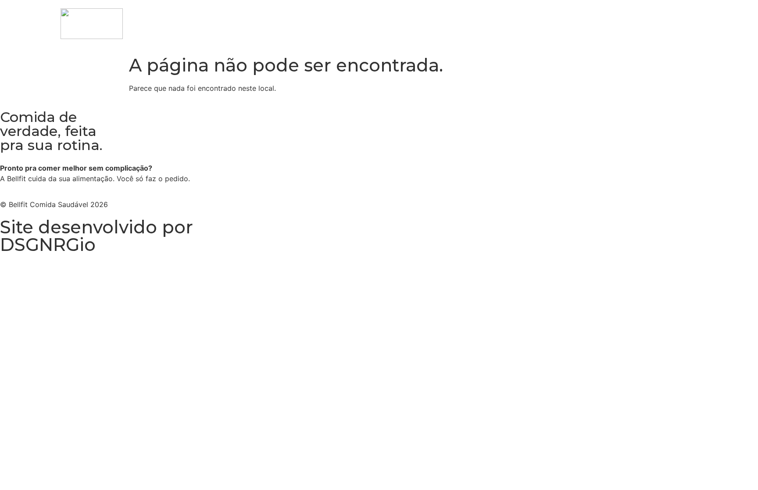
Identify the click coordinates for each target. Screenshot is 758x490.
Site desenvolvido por (96, 227)
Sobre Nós (657, 19)
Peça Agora (606, 19)
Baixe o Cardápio (545, 19)
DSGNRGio (48, 244)
